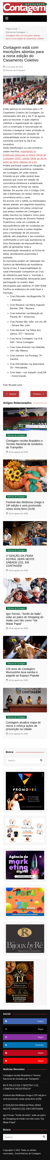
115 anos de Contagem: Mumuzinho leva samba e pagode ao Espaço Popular (22, 672)
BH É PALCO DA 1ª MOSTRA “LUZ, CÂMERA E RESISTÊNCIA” (21, 1087)
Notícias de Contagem (15, 70)
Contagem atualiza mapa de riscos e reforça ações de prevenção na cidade (23, 726)
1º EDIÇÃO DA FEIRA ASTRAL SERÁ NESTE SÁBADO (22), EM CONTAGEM (23, 1107)
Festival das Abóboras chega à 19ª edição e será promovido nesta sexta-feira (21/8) (25, 505)
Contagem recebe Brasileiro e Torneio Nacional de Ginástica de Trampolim (24, 444)
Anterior (12, 394)
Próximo (37, 394)
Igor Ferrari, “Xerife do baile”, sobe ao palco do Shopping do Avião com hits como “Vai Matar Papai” (24, 1118)
